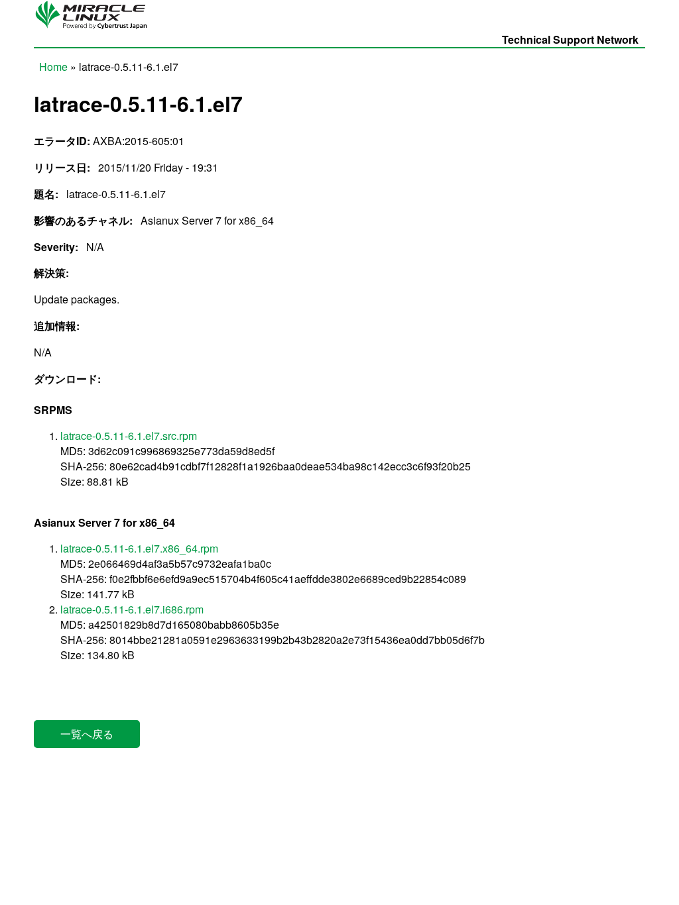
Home (53, 66)
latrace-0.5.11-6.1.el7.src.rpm (128, 435)
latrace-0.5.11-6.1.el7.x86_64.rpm (139, 548)
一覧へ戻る (86, 733)
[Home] (95, 28)
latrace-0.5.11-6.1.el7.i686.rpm (132, 609)
